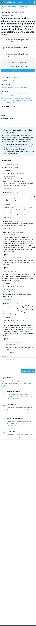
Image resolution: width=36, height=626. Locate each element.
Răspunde (7, 170)
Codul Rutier (20, 146)
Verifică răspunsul (18, 71)
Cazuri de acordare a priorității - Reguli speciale (15, 87)
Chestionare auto (12, 6)
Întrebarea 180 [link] (20, 8)
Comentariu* (4, 356)
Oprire (2, 111)
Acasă (2, 6)
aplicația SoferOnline (10, 135)
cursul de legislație (9, 146)
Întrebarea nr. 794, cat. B (8, 80)
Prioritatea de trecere (7, 8)
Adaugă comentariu (28, 371)
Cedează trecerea (6, 109)
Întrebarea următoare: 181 (17, 66)
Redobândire (23, 6)
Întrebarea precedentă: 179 (19, 62)
